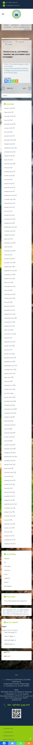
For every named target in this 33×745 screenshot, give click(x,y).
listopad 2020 (8, 361)
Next (24, 88)
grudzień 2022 (8, 262)
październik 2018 (9, 456)
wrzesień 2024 (8, 199)
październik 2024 (9, 195)
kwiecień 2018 (8, 480)
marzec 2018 (8, 484)
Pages (4, 630)
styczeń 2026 (8, 136)
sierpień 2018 (8, 464)
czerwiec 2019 (8, 425)
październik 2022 (9, 270)
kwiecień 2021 (8, 342)
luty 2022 (7, 302)
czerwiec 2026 (8, 116)
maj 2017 (7, 520)
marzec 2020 (8, 389)
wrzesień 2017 (8, 508)
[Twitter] (9, 81)
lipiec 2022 (7, 282)
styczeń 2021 (8, 353)
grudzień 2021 (8, 310)
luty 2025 (7, 179)
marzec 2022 (8, 298)
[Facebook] (6, 81)
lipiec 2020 (7, 377)
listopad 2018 (8, 452)
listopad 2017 (8, 500)
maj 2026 (7, 120)
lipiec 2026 (7, 112)
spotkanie (7, 578)
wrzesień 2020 (8, 369)
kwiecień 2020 (8, 385)
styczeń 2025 (8, 183)
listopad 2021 (8, 314)
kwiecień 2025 (8, 171)
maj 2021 (7, 338)
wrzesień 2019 (8, 413)
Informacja (7, 566)
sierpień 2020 (8, 373)
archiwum (14, 25)
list (5, 562)
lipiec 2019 (7, 421)
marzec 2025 (8, 175)
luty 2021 (7, 350)
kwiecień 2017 (8, 524)
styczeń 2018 (8, 492)
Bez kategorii (8, 586)
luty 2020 (7, 393)
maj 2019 (7, 429)
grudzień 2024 (8, 187)
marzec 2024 (8, 207)
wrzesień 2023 (8, 231)
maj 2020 (7, 381)
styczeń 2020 (8, 397)
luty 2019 (7, 441)
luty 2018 (7, 488)
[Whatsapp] (13, 81)
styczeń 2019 (8, 444)
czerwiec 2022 (8, 286)
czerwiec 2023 (8, 243)
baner (6, 574)
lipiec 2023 (7, 239)
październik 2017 (9, 504)
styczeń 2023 (8, 258)
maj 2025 (7, 167)
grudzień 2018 (8, 448)
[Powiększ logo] (16, 14)
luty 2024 (7, 211)
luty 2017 (7, 532)
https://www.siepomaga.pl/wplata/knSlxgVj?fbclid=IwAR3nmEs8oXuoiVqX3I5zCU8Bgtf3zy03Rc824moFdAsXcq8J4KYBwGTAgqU (16, 68)
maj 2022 (7, 290)
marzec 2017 (8, 528)
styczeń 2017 (8, 535)
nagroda (6, 558)
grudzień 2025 (8, 140)
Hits (9, 630)
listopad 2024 (8, 191)
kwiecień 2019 (8, 433)
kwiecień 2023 (8, 250)
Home (6, 25)
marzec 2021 (8, 345)
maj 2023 (7, 247)
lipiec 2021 (7, 330)
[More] (16, 81)
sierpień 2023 (8, 235)
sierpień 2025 (8, 156)
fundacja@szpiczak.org (12, 5)
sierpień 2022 (8, 278)
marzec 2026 (8, 128)
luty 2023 (7, 254)
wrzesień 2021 (8, 322)
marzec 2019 (8, 437)
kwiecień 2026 (8, 124)
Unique (15, 630)
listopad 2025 (8, 144)
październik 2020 (9, 365)
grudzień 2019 (8, 401)
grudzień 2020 (8, 357)
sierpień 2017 (8, 512)
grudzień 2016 (8, 539)
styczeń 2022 (8, 306)
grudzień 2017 (8, 496)
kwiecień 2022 (8, 294)
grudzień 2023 (8, 219)
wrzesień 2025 (8, 152)
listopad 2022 (8, 266)
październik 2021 (9, 318)
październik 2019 (9, 409)
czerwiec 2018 (8, 472)
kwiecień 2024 (8, 203)
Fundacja (9, 44)
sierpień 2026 (8, 108)
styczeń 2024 (8, 215)
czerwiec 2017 (8, 516)
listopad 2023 (8, 223)
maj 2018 (7, 476)
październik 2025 (9, 148)
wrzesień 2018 (8, 460)
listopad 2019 (8, 405)
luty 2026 (7, 132)
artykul (6, 582)
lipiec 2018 (7, 468)
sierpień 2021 (8, 326)
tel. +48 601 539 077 (11, 2)
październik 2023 (9, 227)
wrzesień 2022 (8, 274)
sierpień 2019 (8, 417)
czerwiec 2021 (8, 334)
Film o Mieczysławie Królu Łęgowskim (15, 601)
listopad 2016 (8, 543)
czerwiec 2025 (8, 163)
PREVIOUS (10, 88)
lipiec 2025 (7, 159)
